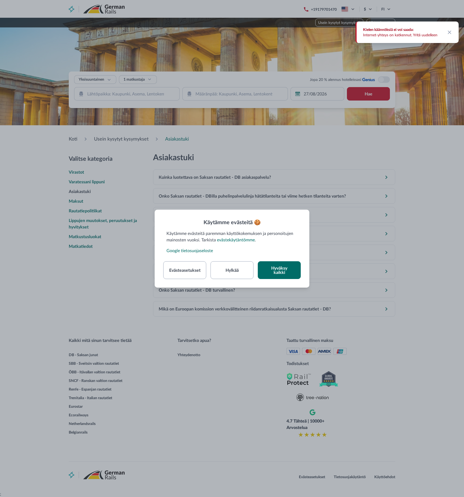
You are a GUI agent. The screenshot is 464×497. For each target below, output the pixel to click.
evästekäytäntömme (236, 239)
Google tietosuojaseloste (189, 250)
